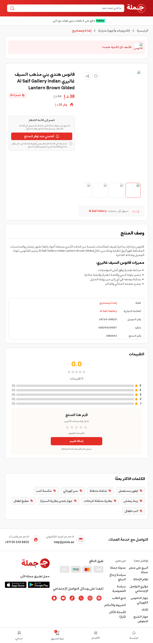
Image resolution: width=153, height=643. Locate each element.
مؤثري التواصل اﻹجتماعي (139, 588)
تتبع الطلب (119, 598)
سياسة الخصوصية (119, 588)
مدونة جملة (118, 568)
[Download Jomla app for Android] (39, 585)
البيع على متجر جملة (138, 570)
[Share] (87, 76)
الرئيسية (142, 30)
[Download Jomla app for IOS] (15, 585)
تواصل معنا (141, 560)
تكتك (145, 609)
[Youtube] (63, 598)
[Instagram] (89, 598)
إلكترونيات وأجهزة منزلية (114, 30)
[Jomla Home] (136, 8)
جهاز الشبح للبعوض (140, 618)
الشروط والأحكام (115, 605)
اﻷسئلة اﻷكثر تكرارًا (117, 614)
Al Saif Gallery (108, 311)
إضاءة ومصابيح (108, 303)
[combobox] (68, 8)
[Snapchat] (54, 598)
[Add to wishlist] (96, 76)
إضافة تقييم (76, 441)
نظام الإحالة (140, 579)
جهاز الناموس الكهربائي (139, 600)
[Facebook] (98, 598)
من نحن (120, 560)
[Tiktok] (72, 598)
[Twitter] (80, 598)
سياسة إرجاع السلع (118, 577)
